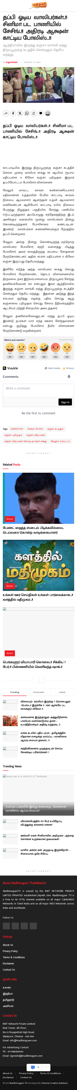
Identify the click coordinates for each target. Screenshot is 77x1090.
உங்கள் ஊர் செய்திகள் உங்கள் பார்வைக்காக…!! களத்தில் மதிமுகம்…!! (38, 597)
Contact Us (9, 970)
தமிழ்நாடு (8, 1000)
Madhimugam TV (18, 1083)
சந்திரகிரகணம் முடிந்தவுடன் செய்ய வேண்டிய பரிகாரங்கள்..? (42, 750)
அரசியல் (8, 1006)
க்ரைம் (10, 519)
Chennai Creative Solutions (54, 1083)
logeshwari (12, 62)
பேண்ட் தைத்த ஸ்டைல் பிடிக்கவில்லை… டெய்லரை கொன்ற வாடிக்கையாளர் (33, 530)
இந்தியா (8, 993)
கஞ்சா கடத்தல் (55, 429)
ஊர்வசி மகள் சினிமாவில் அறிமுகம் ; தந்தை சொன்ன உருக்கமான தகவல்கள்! (47, 837)
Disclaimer (8, 963)
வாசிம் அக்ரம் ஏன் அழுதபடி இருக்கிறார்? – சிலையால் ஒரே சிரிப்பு (45, 852)
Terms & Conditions (14, 957)
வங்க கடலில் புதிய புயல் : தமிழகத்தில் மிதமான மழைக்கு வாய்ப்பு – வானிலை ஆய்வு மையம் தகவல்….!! (44, 736)
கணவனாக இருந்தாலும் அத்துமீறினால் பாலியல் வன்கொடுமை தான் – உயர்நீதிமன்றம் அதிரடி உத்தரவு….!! (44, 721)
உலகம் (7, 987)
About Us (8, 945)
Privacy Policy (10, 951)
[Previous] (35, 680)
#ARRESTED (17, 429)
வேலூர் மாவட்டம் (60, 441)
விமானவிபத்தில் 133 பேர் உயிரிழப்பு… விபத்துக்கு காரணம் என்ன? (42, 823)
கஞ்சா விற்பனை (36, 435)
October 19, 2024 (32, 62)
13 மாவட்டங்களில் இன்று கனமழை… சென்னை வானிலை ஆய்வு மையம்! (36, 808)
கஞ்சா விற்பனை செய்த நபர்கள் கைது (26, 441)
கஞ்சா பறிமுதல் (13, 435)
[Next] (42, 680)
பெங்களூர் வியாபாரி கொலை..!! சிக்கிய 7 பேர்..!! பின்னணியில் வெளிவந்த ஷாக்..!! (34, 664)
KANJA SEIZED (35, 429)
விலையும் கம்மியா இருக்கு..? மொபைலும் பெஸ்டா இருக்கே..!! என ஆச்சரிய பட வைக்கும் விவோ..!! (46, 705)
